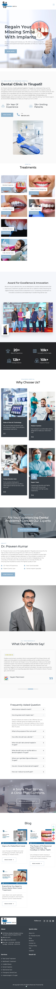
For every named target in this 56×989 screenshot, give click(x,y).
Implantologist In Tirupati (10, 975)
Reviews (31, 940)
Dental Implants (7, 967)
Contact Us (32, 943)
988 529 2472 (6, 937)
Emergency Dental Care (10, 972)
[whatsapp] (53, 829)
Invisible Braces (7, 964)
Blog (30, 938)
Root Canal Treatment (9, 958)
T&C (30, 948)
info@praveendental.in (9, 940)
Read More (6, 189)
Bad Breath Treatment (9, 961)
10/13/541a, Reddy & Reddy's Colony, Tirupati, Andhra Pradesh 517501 (13, 934)
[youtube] (53, 838)
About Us (31, 933)
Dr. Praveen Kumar (34, 935)
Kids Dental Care (7, 969)
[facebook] (53, 832)
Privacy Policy (33, 945)
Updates (31, 950)
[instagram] (53, 835)
